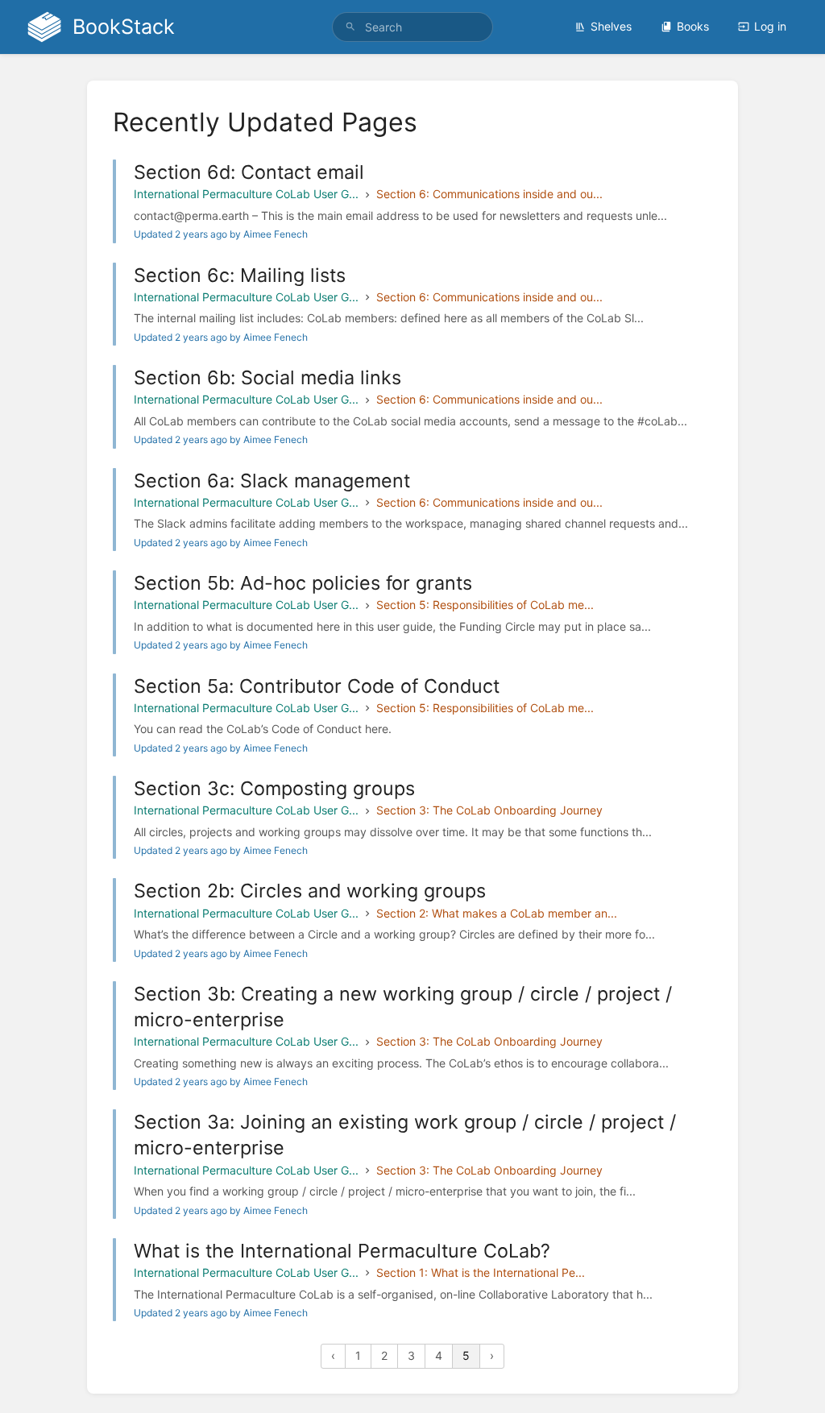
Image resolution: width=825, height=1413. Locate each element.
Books (693, 26)
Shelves (611, 26)
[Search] (350, 27)
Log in (770, 26)
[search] (412, 27)
